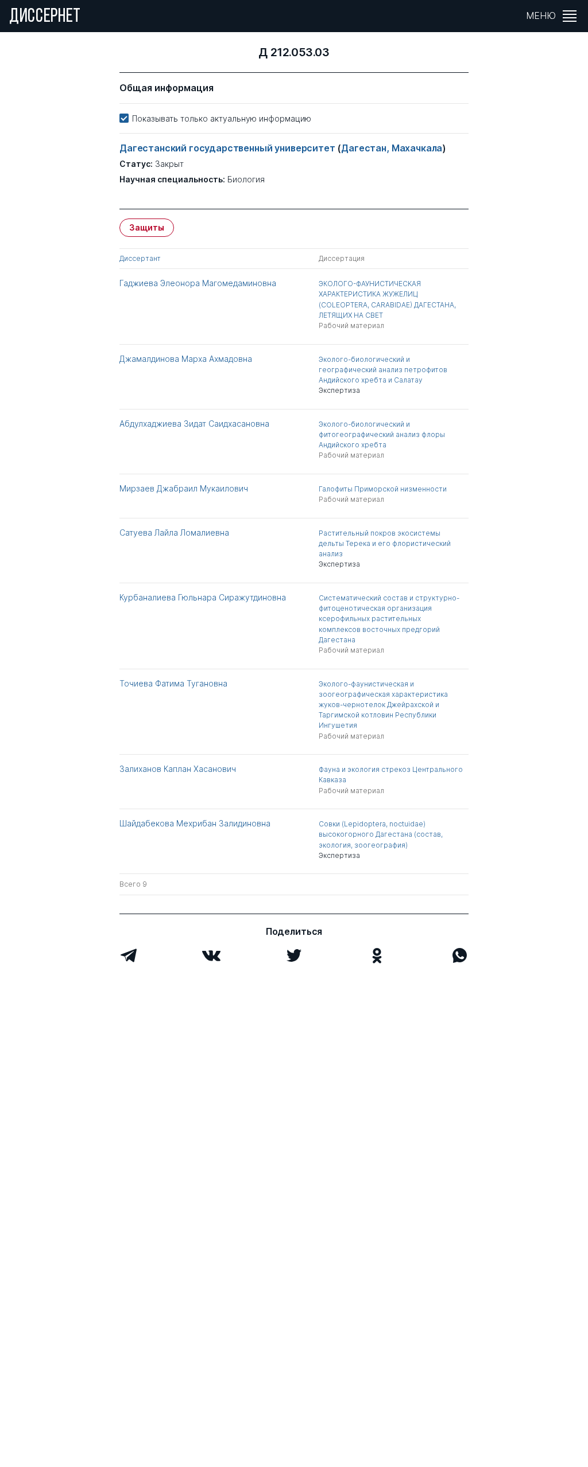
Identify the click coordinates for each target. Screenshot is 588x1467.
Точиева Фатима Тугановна (173, 683)
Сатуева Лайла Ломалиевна (174, 532)
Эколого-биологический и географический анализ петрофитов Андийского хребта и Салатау (383, 369)
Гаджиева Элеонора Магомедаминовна (197, 283)
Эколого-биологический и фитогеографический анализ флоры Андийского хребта (382, 434)
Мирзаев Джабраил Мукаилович (183, 488)
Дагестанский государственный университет (228, 148)
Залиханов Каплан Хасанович (177, 769)
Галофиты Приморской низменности (383, 489)
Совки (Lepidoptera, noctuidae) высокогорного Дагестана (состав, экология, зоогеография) (381, 834)
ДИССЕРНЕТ (45, 17)
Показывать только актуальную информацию (221, 118)
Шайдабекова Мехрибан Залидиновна (194, 823)
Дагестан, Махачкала (391, 148)
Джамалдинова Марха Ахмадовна (185, 359)
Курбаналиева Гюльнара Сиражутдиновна (202, 597)
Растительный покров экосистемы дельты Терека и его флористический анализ (385, 543)
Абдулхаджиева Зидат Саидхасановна (194, 423)
